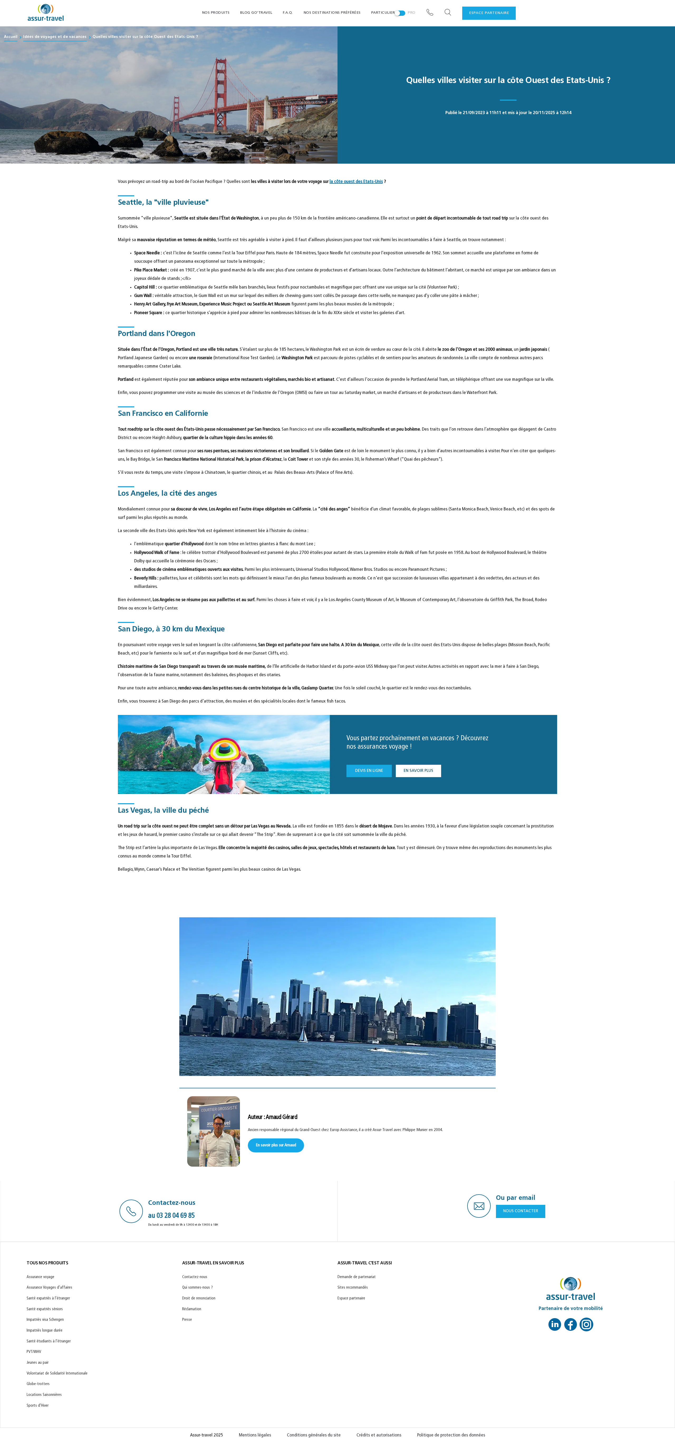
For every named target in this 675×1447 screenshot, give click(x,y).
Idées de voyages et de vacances (54, 37)
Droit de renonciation (198, 1298)
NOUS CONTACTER (520, 1211)
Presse (187, 1320)
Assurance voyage (40, 1277)
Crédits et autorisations (378, 1435)
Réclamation (191, 1309)
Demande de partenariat (357, 1277)
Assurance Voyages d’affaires (49, 1288)
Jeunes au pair (38, 1363)
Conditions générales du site (314, 1435)
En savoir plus (418, 771)
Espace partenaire (351, 1298)
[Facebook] (570, 1326)
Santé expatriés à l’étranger (48, 1298)
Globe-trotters (38, 1384)
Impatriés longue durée (44, 1331)
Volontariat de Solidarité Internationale (57, 1374)
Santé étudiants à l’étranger (49, 1341)
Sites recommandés (353, 1288)
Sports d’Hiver (38, 1406)
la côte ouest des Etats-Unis (356, 181)
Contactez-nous (194, 1277)
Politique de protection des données (451, 1435)
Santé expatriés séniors (45, 1309)
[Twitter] (586, 1326)
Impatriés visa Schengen (45, 1320)
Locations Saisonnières (44, 1395)
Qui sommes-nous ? (197, 1288)
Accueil (10, 37)
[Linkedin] (555, 1326)
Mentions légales (255, 1435)
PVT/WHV (34, 1352)
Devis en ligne (369, 771)
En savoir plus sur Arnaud (276, 1145)
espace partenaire (489, 13)
